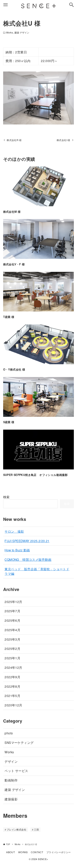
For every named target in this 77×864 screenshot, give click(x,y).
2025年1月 (12, 658)
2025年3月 (12, 639)
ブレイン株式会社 (16, 829)
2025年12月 (13, 601)
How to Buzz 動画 (17, 550)
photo (9, 733)
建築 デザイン (21, 32)
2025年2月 (12, 648)
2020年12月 (13, 705)
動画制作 (11, 780)
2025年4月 (12, 630)
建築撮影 (11, 799)
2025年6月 (12, 620)
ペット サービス (16, 770)
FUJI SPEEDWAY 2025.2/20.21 (27, 541)
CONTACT (37, 852)
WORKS (23, 852)
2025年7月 (12, 611)
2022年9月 (12, 677)
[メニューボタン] (5, 5)
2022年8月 (12, 686)
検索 (6, 497)
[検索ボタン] (71, 5)
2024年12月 (13, 667)
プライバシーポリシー (58, 852)
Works (9, 32)
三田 (36, 829)
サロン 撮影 (14, 531)
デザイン (11, 761)
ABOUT (10, 852)
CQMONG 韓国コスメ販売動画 (28, 559)
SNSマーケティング (19, 742)
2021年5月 (12, 695)
